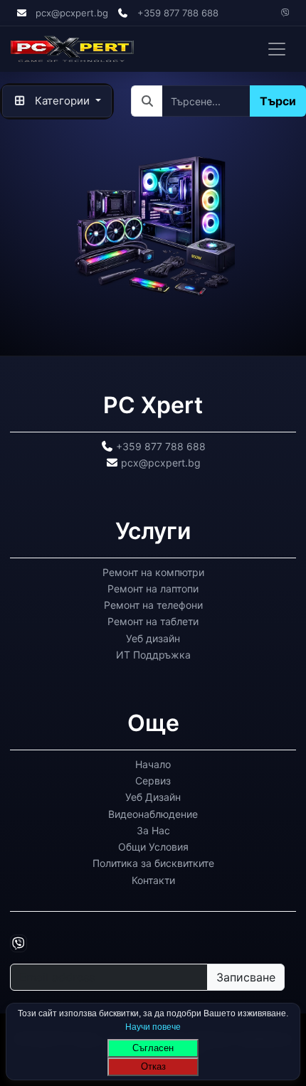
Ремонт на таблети (153, 621)
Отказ (153, 1066)
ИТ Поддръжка (153, 655)
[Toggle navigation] (277, 49)
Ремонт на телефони (153, 605)
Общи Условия (153, 847)
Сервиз (153, 780)
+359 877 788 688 (177, 12)
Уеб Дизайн (153, 797)
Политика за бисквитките (153, 863)
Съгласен (153, 1048)
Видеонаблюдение (153, 813)
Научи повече (153, 1026)
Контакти (153, 879)
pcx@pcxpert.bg (72, 12)
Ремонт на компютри (153, 571)
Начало (153, 763)
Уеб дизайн (153, 638)
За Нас (153, 830)
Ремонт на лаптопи (153, 588)
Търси (278, 101)
